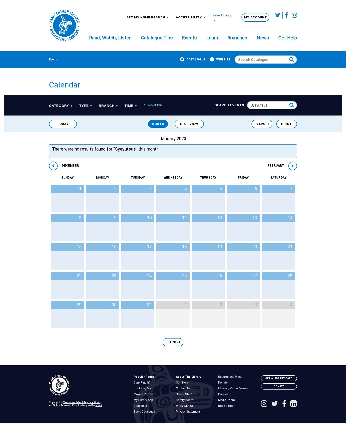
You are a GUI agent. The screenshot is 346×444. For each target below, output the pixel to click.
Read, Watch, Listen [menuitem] (110, 38)
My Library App (144, 400)
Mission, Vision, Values (234, 388)
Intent (99, 405)
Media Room (227, 400)
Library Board (185, 400)
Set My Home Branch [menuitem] (146, 17)
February (276, 165)
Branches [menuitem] (237, 38)
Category (59, 106)
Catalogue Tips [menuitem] (157, 38)
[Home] (88, 385)
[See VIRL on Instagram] (293, 15)
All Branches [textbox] (139, 17)
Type (84, 106)
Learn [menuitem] (212, 38)
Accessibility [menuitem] (191, 17)
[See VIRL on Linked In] (293, 404)
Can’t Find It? (143, 382)
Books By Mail (144, 388)
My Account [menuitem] (255, 17)
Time (129, 106)
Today (63, 124)
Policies (224, 394)
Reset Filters (155, 105)
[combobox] (148, 17)
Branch (106, 106)
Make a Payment (146, 394)
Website (223, 59)
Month (158, 124)
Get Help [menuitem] (287, 38)
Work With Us (186, 406)
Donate (224, 382)
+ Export (262, 124)
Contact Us (184, 388)
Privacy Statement (189, 411)
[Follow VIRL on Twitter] (278, 15)
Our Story (183, 382)
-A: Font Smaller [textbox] (191, 17)
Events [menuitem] (189, 38)
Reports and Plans (231, 377)
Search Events (229, 105)
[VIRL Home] (64, 25)
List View (189, 124)
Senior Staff (185, 394)
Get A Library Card (279, 378)
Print (286, 124)
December (70, 165)
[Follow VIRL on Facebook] (286, 15)
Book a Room (228, 406)
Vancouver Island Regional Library (82, 402)
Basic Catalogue (145, 411)
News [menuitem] (263, 38)
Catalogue (196, 59)
